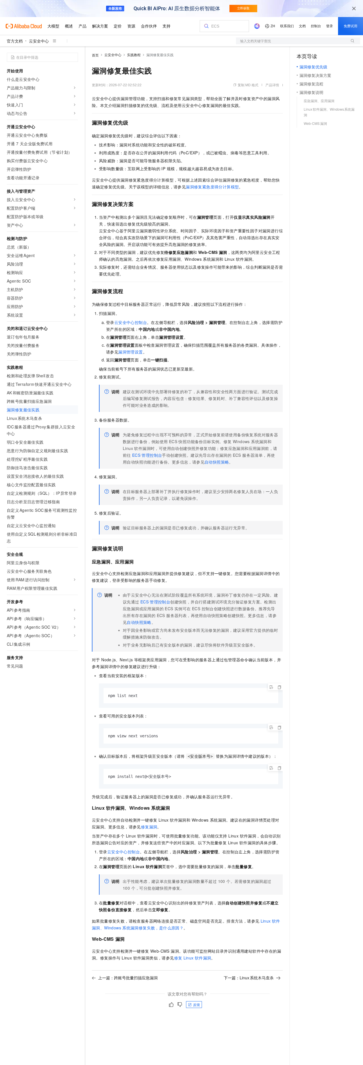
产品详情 (272, 84)
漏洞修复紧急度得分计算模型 (212, 187)
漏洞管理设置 (130, 352)
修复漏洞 (149, 827)
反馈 (196, 1004)
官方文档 (15, 41)
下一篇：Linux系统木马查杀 (249, 977)
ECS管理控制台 (147, 455)
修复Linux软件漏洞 (192, 958)
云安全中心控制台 (130, 322)
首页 (95, 54)
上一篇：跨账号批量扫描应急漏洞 (128, 977)
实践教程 (134, 54)
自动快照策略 (216, 462)
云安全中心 (39, 41)
